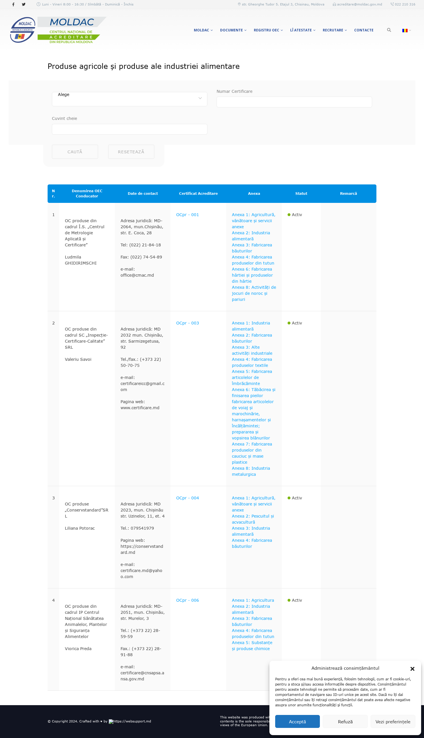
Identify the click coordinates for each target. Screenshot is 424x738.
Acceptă (297, 721)
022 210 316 (404, 4)
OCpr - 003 (187, 322)
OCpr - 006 (187, 600)
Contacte (364, 30)
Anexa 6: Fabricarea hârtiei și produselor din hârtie (252, 275)
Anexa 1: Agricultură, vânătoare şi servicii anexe (253, 220)
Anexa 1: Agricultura (253, 600)
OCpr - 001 (187, 214)
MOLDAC (201, 30)
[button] (412, 668)
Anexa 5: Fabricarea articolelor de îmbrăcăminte (252, 377)
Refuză (345, 721)
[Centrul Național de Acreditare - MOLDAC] (58, 30)
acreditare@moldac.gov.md (359, 4)
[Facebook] (13, 4)
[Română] (406, 30)
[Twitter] (23, 4)
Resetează (131, 151)
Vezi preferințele (393, 721)
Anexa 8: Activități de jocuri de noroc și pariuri (254, 293)
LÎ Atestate (301, 30)
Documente (231, 30)
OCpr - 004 (187, 497)
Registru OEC (266, 30)
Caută (74, 151)
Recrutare (333, 30)
